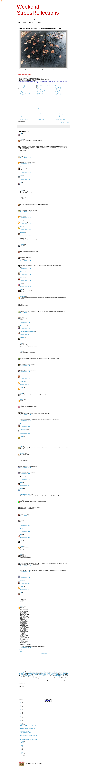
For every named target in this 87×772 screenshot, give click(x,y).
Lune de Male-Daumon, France (42, 110)
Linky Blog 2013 (67, 122)
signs (28, 677)
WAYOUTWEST (57, 94)
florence (23, 671)
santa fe (66, 676)
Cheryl (21, 574)
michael (38, 87)
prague (27, 676)
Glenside (51, 671)
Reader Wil (22, 337)
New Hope (30, 674)
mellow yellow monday (31, 673)
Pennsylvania (57, 675)
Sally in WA (22, 405)
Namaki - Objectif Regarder (59, 114)
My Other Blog (32, 22)
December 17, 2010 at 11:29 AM (25, 223)
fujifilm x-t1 (46, 671)
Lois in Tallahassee (40, 112)
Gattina (21, 117)
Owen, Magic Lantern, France (60, 119)
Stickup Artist (22, 296)
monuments (53, 673)
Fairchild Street (22, 114)
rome (38, 676)
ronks (41, 676)
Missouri (42, 673)
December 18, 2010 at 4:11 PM (25, 485)
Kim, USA (56, 91)
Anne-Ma (21, 528)
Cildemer (21, 436)
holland (58, 671)
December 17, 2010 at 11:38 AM (25, 229)
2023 (21, 705)
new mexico (40, 674)
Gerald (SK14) (22, 315)
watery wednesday (64, 678)
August (22, 745)
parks (52, 675)
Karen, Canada (22, 92)
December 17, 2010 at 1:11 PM (25, 312)
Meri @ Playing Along (23, 99)
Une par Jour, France (23, 85)
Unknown (21, 387)
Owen (21, 562)
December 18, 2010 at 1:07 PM (25, 473)
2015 (21, 716)
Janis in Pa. (57, 112)
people (66, 675)
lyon (25, 673)
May (21, 749)
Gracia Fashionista (23, 109)
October (22, 742)
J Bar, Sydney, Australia (59, 116)
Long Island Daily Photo (41, 108)
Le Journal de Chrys (23, 429)
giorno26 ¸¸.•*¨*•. (23, 518)
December (22, 724)
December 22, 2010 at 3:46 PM (25, 583)
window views (52, 680)
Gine (38, 86)
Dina (21, 592)
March (22, 752)
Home (19, 22)
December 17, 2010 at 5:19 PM (25, 378)
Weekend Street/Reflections (40, 680)
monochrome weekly (47, 673)
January (22, 755)
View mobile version (43, 653)
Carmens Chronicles (40, 118)
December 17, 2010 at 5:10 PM (25, 371)
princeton (31, 676)
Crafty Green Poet (40, 99)
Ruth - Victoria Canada (23, 108)
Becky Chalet (22, 277)
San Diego (53, 676)
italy (35, 672)
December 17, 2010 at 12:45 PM (25, 286)
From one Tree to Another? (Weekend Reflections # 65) (29, 729)
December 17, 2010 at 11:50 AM (25, 241)
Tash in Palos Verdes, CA (24, 119)
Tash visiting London (40, 119)
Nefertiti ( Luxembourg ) (41, 94)
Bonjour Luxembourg (58, 95)
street (60, 677)
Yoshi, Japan (57, 108)
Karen (21, 226)
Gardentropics (39, 113)
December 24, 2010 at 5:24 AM (25, 596)
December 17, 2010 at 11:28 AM (25, 205)
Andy (21, 203)
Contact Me (39, 22)
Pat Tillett (21, 303)
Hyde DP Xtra (22, 98)
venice (36, 678)
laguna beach (43, 672)
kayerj (21, 220)
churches (28, 670)
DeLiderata (39, 114)
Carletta (21, 90)
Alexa (21, 289)
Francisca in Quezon (23, 86)
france (35, 671)
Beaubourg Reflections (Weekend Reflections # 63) (28, 739)
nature (26, 674)
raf (20, 506)
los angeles (65, 672)
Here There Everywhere (41, 95)
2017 (21, 713)
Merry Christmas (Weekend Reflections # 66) (27, 728)
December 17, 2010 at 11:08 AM (25, 172)
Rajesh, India (22, 87)
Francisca (22, 244)
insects (32, 672)
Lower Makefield (21, 673)
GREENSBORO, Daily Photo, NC (60, 111)
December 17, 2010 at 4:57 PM (25, 365)
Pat (20, 500)
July (21, 746)
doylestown (50, 670)
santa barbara (62, 676)
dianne (38, 88)
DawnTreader (22, 470)
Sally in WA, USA (40, 91)
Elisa (21, 343)
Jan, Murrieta (22, 91)
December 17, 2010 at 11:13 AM (25, 187)
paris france (48, 675)
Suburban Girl (22, 381)
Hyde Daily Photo (58, 97)
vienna (48, 678)
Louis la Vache (22, 453)
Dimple (21, 368)
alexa (38, 96)
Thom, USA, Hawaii (23, 94)
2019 (21, 710)
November (22, 741)
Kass (21, 534)
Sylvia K (56, 89)
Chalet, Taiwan (22, 95)
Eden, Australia (22, 116)
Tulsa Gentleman (58, 96)
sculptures (20, 677)
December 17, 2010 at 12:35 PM (25, 268)
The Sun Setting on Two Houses (25, 732)
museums (64, 673)
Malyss (21, 175)
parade (40, 675)
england (60, 670)
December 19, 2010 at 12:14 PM (25, 543)
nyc (67, 674)
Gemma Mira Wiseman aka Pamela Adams (27, 331)
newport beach (50, 674)
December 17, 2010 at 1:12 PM (25, 322)
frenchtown (40, 671)
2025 (21, 702)
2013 (21, 719)
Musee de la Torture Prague (24, 111)
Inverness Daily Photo (41, 98)
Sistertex (21, 145)
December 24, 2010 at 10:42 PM (25, 647)
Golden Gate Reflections (59, 110)
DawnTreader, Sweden (59, 113)
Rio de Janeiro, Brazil (23, 112)
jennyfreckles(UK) (58, 92)
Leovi (21, 283)
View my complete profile (28, 764)
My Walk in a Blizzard (23, 727)
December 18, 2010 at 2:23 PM (25, 479)
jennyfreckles (22, 232)
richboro (35, 676)
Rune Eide (22, 580)
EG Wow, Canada (58, 87)
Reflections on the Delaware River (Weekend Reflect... (29, 725)
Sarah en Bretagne (23, 118)
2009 (21, 756)
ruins (47, 676)
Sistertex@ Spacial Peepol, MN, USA (43, 85)
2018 (21, 712)
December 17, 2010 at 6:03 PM (25, 384)
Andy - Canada (57, 90)
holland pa (62, 671)
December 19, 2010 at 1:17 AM (25, 509)
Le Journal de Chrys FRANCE (60, 109)
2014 (21, 717)
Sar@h (21, 546)
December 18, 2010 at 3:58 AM (25, 433)
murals (60, 673)
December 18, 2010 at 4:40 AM (25, 443)
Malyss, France (39, 89)
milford (37, 673)
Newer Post (20, 651)
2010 (21, 723)
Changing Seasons (23, 736)
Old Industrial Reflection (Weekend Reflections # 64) (28, 735)
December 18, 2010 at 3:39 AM (25, 426)
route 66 (44, 676)
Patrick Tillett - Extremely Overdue (43, 97)
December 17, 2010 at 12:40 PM (25, 274)
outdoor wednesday (34, 675)
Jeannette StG (22, 357)
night (64, 674)
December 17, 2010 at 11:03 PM (25, 420)
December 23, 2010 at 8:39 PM (25, 589)
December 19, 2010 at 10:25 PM (25, 565)
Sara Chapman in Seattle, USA (25, 494)
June (21, 748)
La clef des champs (58, 117)
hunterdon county (21, 672)
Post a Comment (21, 649)
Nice (61, 674)
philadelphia (21, 676)
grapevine (55, 671)
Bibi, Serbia (39, 100)
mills (39, 673)
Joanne (21, 423)
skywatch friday (32, 677)
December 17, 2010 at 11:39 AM (25, 235)
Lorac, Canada (22, 113)
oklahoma (21, 675)
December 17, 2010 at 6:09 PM (25, 390)
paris (43, 675)
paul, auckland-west (58, 98)
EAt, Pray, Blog (39, 109)
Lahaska (47, 672)
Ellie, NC (21, 97)
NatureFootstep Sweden (59, 93)
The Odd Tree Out (23, 738)
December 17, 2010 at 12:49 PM (25, 293)
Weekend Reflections (24, 680)
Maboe (38, 92)
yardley (63, 680)
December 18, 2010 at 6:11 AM (25, 461)
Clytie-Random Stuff (40, 93)
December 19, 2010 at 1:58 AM (25, 515)
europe (65, 670)
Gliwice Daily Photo (23, 115)
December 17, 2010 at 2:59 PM (25, 334)
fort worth (28, 671)
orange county (27, 675)
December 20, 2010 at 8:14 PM (25, 577)
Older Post (67, 651)
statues (53, 677)
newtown (56, 674)
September (22, 744)
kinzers (39, 672)
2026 (21, 701)
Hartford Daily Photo (58, 88)
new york (45, 674)
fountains (32, 671)
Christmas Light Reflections (59, 115)
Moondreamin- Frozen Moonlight (60, 118)
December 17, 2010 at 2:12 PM (25, 328)
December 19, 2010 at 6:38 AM (25, 531)
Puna (21, 351)
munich (57, 673)
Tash (21, 554)
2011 (21, 721)
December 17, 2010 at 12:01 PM (25, 252)
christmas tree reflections (41, 90)
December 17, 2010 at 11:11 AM (25, 179)
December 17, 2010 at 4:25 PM (25, 359)
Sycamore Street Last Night (24, 731)
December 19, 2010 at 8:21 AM (25, 537)
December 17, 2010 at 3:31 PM (25, 340)
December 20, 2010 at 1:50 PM (25, 571)
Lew (20, 89)
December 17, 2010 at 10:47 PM (25, 414)
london (61, 672)
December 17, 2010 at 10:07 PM (25, 407)
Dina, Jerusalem (22, 88)
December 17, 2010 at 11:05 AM (25, 157)
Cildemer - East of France (24, 110)
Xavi (55, 86)
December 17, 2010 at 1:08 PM (25, 306)
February (22, 753)
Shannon (21, 488)
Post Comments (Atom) (25, 656)
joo (20, 374)
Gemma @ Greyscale (58, 99)
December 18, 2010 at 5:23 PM (25, 491)
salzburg (50, 676)
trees (25, 678)
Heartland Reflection (40, 116)
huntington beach (27, 672)
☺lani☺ (21, 393)
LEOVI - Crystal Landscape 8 (25, 93)
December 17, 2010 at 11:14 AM (25, 194)
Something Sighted (23, 96)
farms (19, 671)
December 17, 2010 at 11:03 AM (25, 136)
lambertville (52, 672)
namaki (21, 482)
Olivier (21, 540)
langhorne (57, 672)
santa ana (57, 676)
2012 (21, 720)
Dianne (21, 166)
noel (21, 459)
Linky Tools (62, 122)
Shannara (38, 117)
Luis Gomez (22, 250)
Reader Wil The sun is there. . (60, 100)
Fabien (21, 139)
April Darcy (22, 271)
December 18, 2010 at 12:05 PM (25, 467)
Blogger (48, 769)
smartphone (39, 677)
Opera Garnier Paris (40, 111)
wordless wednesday (58, 680)
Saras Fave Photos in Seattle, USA (43, 115)
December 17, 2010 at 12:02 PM (25, 260)
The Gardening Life (23, 100)
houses (66, 671)
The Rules (24, 22)
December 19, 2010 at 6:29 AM (25, 525)
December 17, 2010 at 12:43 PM (25, 280)
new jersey (35, 674)
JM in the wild (57, 85)
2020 (21, 709)
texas (64, 677)
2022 (21, 706)
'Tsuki (21, 446)
